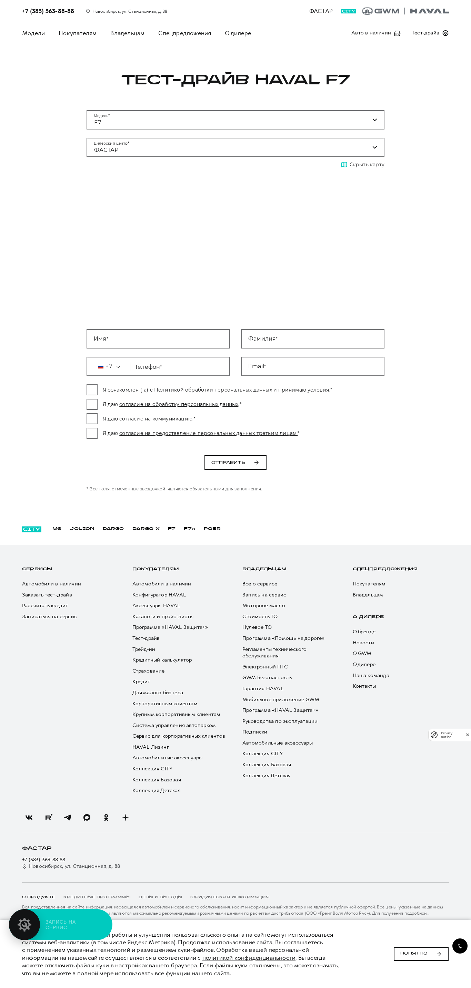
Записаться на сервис (49, 616)
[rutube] (48, 817)
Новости (363, 642)
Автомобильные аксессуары (167, 758)
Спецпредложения (184, 33)
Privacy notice (446, 735)
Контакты (364, 686)
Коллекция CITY (152, 769)
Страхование (148, 671)
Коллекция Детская (156, 790)
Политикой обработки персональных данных (213, 390)
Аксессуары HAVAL (156, 605)
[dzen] (125, 817)
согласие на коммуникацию (155, 419)
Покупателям (78, 33)
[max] (87, 817)
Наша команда (371, 675)
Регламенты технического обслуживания (274, 652)
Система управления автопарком (174, 725)
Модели (33, 33)
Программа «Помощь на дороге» (283, 638)
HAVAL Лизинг (150, 747)
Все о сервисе (260, 584)
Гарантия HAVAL (262, 688)
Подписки (255, 732)
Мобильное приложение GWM (280, 699)
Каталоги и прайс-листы (162, 616)
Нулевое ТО (257, 627)
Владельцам (127, 33)
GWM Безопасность (267, 677)
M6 (56, 529)
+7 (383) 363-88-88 (44, 859)
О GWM (362, 653)
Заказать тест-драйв (47, 595)
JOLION (82, 529)
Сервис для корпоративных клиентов (179, 736)
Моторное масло (263, 605)
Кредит (141, 681)
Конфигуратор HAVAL (159, 595)
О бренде (364, 631)
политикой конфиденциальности (249, 957)
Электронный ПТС (265, 667)
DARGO (113, 529)
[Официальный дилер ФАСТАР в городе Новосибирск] (405, 11)
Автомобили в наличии (51, 584)
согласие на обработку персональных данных (178, 404)
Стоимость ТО (260, 616)
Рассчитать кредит (45, 605)
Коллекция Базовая (156, 780)
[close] (467, 734)
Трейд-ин (144, 649)
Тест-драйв (146, 638)
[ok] (106, 817)
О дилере (238, 33)
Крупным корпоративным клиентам (176, 714)
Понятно (414, 953)
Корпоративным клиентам (165, 703)
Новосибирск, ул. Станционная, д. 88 (74, 866)
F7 (172, 529)
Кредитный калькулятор (162, 660)
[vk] (29, 817)
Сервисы (37, 569)
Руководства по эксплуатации (280, 721)
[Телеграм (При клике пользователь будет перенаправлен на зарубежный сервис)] (67, 817)
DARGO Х (146, 529)
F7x (190, 529)
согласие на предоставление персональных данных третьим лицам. (208, 433)
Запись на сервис (264, 595)
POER (212, 529)
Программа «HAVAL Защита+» (170, 627)
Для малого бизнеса (157, 692)
